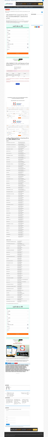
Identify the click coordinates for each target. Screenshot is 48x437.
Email (7, 419)
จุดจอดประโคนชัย (24, 367)
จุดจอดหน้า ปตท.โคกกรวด (11, 368)
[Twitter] (37, 0)
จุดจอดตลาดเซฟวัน (7, 367)
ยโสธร (15, 371)
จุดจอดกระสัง (24, 366)
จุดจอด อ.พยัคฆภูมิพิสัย (12, 366)
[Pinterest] (38, 0)
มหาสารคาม (10, 371)
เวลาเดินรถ (24, 371)
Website (7, 421)
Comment (7, 410)
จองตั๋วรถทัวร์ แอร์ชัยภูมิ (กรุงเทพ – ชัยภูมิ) (14, 9)
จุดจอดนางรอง (17, 367)
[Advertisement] (17, 91)
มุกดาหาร (13, 371)
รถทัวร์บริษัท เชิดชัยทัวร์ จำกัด (19, 371)
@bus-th (20, 60)
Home (6, 11)
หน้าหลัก (6, 7)
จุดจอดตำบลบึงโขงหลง (12, 367)
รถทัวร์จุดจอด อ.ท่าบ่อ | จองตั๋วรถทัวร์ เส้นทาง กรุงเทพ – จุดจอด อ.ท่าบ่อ (25, 393)
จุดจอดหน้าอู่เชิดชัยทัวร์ (17, 368)
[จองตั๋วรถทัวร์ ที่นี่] (29, 3)
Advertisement (12, 0)
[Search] (43, 0)
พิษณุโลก (7, 371)
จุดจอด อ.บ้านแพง (7, 366)
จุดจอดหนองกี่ (7, 368)
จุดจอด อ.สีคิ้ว (16, 366)
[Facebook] (36, 27)
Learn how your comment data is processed (18, 426)
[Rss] (36, 0)
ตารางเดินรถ (9, 11)
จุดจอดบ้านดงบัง (20, 367)
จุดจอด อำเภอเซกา (20, 366)
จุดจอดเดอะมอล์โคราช (22, 368)
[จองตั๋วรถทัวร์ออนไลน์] (9, 3)
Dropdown (16, 0)
